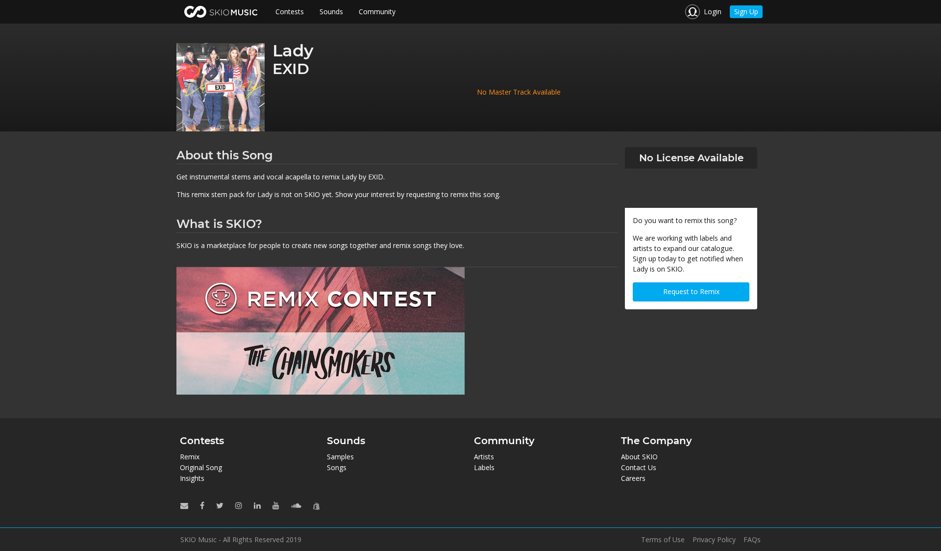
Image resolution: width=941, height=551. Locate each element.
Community (377, 11)
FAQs (752, 539)
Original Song (201, 467)
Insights (192, 478)
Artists (484, 456)
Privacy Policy (714, 539)
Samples (340, 456)
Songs (337, 467)
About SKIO (639, 456)
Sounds (331, 11)
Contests (289, 11)
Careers (633, 478)
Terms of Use (663, 539)
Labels (484, 467)
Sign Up (746, 11)
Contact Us (638, 467)
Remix (189, 456)
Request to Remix (691, 291)
